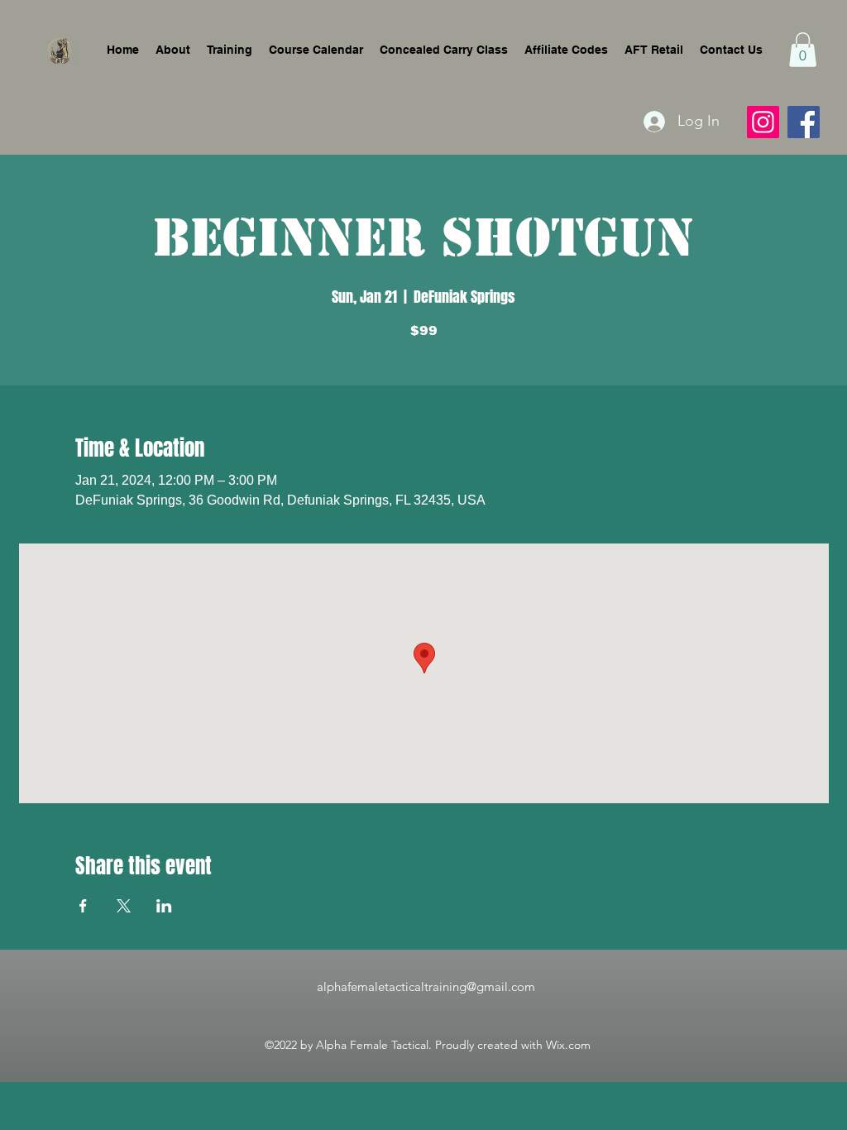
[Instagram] (763, 122)
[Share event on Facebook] (83, 905)
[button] (802, 49)
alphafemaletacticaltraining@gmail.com (426, 986)
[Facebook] (803, 122)
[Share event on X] (124, 905)
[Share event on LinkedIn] (164, 905)
